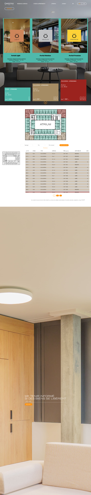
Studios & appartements (39, 3)
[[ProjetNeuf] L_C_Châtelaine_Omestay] (9, 4)
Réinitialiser (45, 147)
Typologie (26, 145)
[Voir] (87, 162)
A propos (53, 3)
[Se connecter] (72, 3)
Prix (39, 145)
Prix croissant (51, 145)
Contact (64, 3)
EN (84, 3)
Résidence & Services (22, 3)
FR (79, 3)
